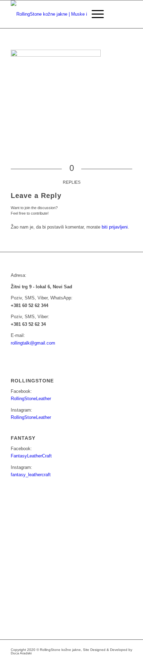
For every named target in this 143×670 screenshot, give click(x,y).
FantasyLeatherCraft (31, 455)
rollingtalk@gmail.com (33, 343)
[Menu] (94, 14)
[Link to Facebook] (85, 661)
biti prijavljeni (115, 227)
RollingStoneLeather (31, 398)
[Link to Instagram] (96, 661)
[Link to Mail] (106, 661)
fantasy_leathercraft (31, 474)
